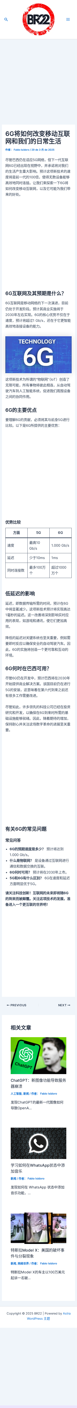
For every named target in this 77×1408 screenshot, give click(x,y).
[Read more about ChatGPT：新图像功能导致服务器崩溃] (38, 1055)
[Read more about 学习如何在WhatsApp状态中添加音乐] (38, 1143)
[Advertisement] (38, 84)
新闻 (26, 1093)
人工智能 (16, 1093)
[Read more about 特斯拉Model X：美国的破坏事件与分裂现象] (38, 1228)
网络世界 (23, 1263)
